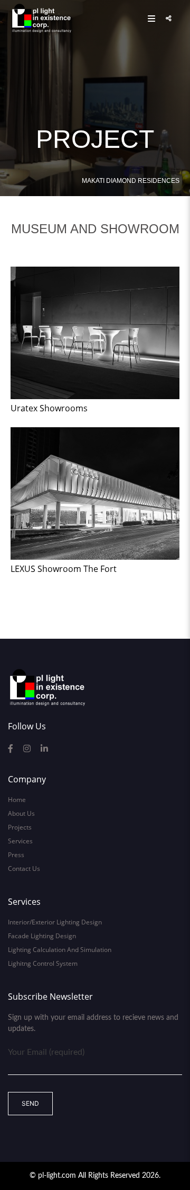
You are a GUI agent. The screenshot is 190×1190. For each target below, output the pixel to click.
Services (20, 840)
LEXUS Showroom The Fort (64, 569)
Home (17, 799)
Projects (20, 827)
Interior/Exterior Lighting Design (55, 922)
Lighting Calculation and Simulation (59, 949)
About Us (21, 813)
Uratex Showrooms (49, 408)
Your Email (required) (46, 1052)
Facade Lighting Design (42, 935)
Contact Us (24, 868)
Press (16, 854)
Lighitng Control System (43, 963)
